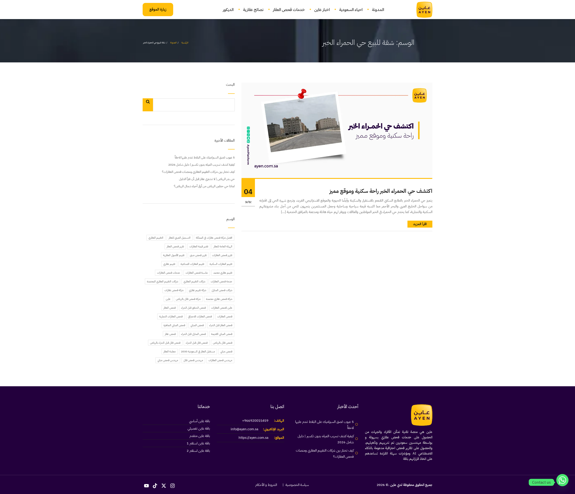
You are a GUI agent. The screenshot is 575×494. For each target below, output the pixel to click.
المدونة (378, 10)
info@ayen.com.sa (244, 429)
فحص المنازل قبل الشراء (193, 334)
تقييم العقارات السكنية (221, 264)
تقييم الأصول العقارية (173, 255)
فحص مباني (226, 351)
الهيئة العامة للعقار (223, 246)
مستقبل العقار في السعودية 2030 (198, 351)
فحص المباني (197, 325)
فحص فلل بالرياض (222, 343)
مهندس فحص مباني (167, 360)
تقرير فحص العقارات (222, 255)
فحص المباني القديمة (221, 334)
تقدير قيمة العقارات (198, 246)
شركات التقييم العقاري (194, 281)
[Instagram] (172, 486)
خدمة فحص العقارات (221, 281)
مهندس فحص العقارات (220, 360)
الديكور (228, 10)
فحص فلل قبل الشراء (197, 343)
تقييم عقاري (169, 264)
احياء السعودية (351, 10)
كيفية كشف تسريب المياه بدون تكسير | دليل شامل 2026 (201, 164)
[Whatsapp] (562, 482)
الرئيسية (184, 42)
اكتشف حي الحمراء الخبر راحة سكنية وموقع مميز (381, 191)
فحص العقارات (224, 316)
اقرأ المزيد (420, 224)
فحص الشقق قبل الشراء (193, 308)
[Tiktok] (155, 486)
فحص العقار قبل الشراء (220, 325)
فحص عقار (170, 334)
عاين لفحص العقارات (221, 308)
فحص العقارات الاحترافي (200, 316)
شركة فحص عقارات (174, 290)
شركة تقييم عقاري (197, 290)
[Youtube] (146, 486)
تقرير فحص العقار (175, 246)
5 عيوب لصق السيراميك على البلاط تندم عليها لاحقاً (205, 157)
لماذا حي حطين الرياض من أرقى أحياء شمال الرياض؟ (204, 186)
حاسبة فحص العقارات (197, 273)
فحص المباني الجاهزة (174, 325)
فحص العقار (170, 308)
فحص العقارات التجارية (171, 316)
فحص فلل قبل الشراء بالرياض (165, 343)
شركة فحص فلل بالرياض (188, 299)
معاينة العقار (170, 351)
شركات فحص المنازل (222, 290)
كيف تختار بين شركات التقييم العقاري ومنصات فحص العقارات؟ (198, 171)
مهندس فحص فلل (193, 360)
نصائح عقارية (253, 10)
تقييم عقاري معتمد (222, 273)
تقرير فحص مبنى (198, 255)
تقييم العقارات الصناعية (192, 264)
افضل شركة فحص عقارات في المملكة (214, 238)
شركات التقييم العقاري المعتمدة (162, 281)
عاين (168, 299)
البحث (230, 85)
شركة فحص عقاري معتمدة (219, 299)
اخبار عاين (322, 10)
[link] (421, 10)
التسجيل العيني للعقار (179, 238)
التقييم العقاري (155, 238)
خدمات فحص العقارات (168, 273)
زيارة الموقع (157, 9)
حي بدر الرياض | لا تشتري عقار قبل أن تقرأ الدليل (207, 179)
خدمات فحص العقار (289, 10)
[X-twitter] (164, 486)
